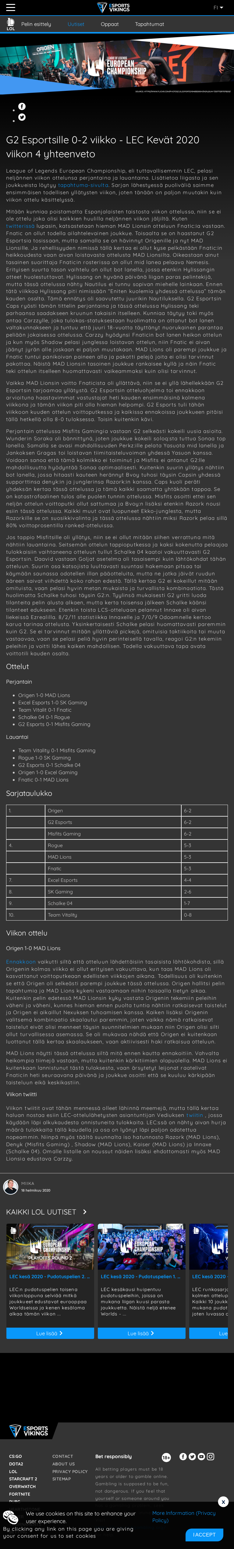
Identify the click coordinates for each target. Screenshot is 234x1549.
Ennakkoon (22, 961)
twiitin (195, 1115)
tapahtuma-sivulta (83, 185)
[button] (22, 110)
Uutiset (76, 24)
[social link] (184, 1460)
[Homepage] (114, 7)
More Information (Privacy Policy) (184, 1516)
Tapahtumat (149, 24)
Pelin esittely (36, 24)
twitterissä (21, 226)
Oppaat (110, 24)
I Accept (204, 1534)
